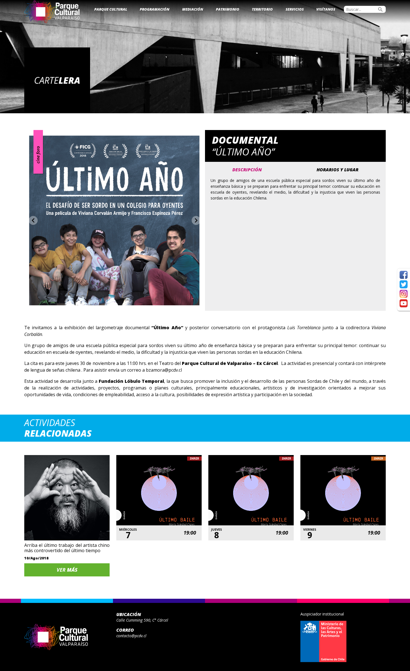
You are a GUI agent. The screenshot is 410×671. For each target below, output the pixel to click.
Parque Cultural (110, 9)
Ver (67, 569)
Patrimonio (227, 9)
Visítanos (325, 9)
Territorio (262, 9)
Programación (154, 9)
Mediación (192, 9)
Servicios (295, 9)
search (380, 9)
